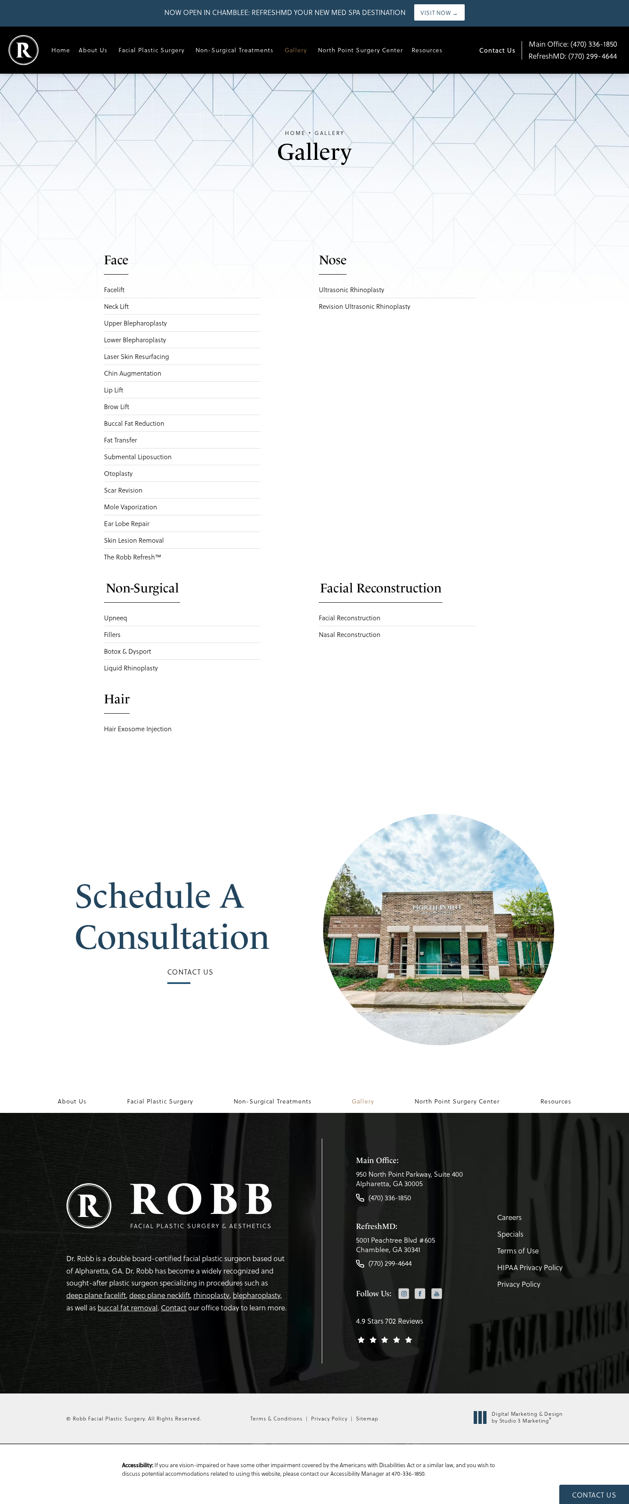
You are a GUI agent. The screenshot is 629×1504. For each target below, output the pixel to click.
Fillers (112, 634)
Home (60, 49)
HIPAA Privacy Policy (530, 1267)
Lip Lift (113, 390)
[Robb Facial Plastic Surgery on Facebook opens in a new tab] (420, 1293)
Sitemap (367, 1418)
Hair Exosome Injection (138, 728)
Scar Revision (123, 490)
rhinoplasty (211, 1295)
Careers (509, 1217)
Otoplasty (118, 473)
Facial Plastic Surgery (151, 49)
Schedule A (172, 916)
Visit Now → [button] (439, 13)
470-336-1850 (408, 1473)
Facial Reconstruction (349, 617)
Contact (174, 1307)
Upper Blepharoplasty (135, 323)
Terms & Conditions (276, 1418)
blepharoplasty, (257, 1295)
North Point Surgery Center (360, 49)
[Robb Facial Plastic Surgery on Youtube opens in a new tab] (436, 1293)
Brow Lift (116, 406)
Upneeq (115, 617)
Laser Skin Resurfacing (136, 356)
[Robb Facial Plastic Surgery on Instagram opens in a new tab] (403, 1293)
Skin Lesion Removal (134, 540)
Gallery (296, 49)
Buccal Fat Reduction (134, 423)
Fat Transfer (120, 440)
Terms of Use (518, 1250)
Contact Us (497, 50)
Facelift (114, 289)
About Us (93, 49)
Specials (510, 1234)
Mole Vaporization (130, 506)
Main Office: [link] (573, 44)
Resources (427, 49)
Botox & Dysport (127, 651)
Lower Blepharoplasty (135, 339)
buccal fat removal (127, 1307)
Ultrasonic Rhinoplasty (351, 289)
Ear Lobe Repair (126, 523)
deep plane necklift (159, 1295)
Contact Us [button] (594, 1495)
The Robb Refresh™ (132, 557)
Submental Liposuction (138, 456)
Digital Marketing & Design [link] (527, 1417)
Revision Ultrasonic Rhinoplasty (364, 306)
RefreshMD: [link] (572, 56)
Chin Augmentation (132, 373)
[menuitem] (403, 1294)
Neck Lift (116, 306)
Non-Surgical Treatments (234, 49)
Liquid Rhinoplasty (131, 668)
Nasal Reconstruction (349, 634)
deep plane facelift (96, 1295)
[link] (409, 1181)
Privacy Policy (518, 1284)
